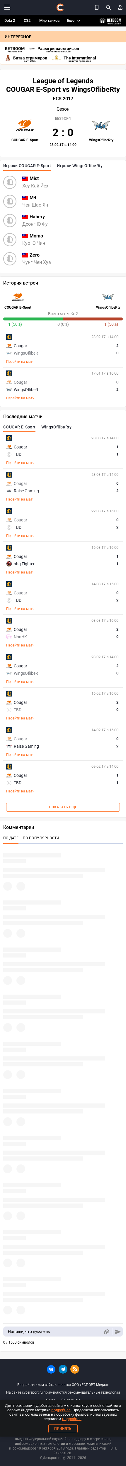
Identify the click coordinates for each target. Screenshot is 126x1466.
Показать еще (63, 807)
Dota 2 (9, 20)
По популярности (41, 838)
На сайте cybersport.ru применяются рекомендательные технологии (63, 1392)
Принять (63, 1429)
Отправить (117, 1331)
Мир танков (49, 20)
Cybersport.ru (51, 1458)
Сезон (63, 109)
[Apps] (97, 7)
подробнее (61, 1410)
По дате (10, 838)
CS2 (27, 20)
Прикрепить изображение (106, 1331)
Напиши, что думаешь (29, 1331)
